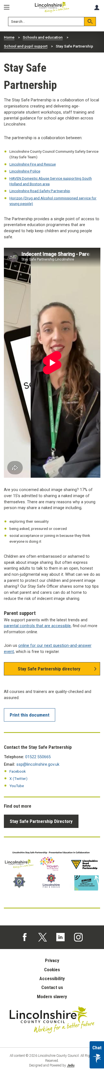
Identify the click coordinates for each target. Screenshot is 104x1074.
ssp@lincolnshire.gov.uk (37, 764)
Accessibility (52, 978)
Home (9, 37)
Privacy (52, 960)
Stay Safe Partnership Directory (41, 821)
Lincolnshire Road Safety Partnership (39, 191)
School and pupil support (25, 46)
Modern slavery (52, 996)
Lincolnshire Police (24, 171)
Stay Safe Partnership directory (49, 669)
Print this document (29, 715)
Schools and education (43, 37)
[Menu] (8, 7)
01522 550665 (38, 757)
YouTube (16, 785)
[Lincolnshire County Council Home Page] (52, 7)
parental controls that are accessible (37, 626)
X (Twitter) (18, 778)
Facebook (17, 771)
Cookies (52, 969)
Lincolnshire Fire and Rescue (32, 164)
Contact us (52, 987)
